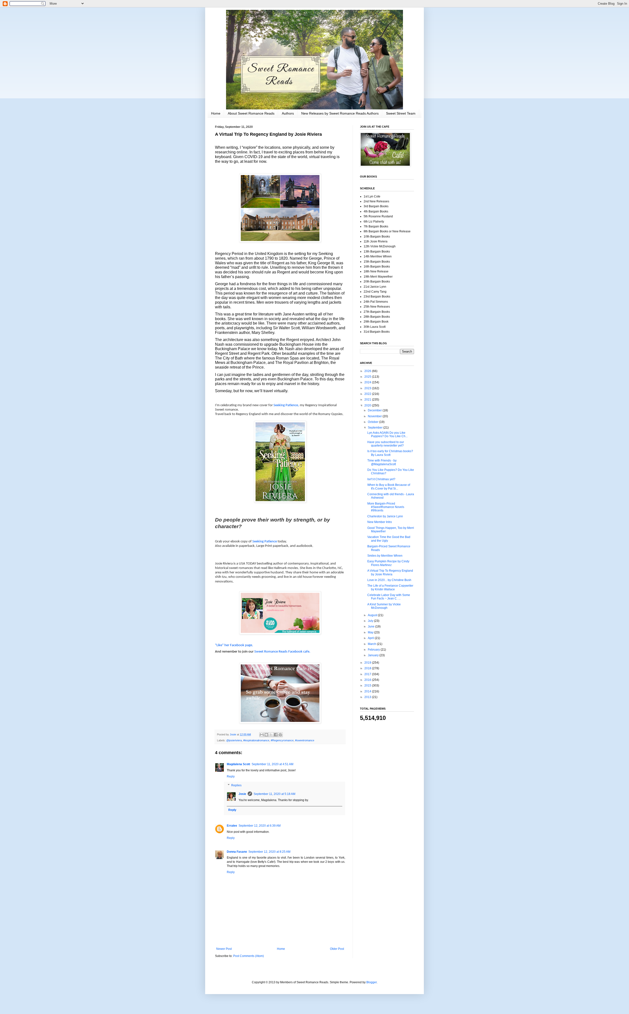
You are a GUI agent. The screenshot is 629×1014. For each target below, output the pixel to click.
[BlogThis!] (266, 734)
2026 (368, 371)
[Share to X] (271, 734)
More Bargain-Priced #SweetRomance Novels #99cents (385, 507)
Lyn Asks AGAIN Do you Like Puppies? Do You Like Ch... (387, 434)
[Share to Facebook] (275, 734)
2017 (368, 674)
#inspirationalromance (256, 740)
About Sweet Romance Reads (251, 113)
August (373, 615)
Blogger (371, 982)
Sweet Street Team (400, 113)
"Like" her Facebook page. (234, 645)
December (375, 410)
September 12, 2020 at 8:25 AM (269, 851)
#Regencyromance (282, 740)
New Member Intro (379, 522)
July (371, 621)
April (371, 638)
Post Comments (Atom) (248, 956)
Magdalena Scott (238, 764)
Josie (242, 794)
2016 (368, 680)
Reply (231, 776)
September (375, 427)
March (372, 644)
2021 (368, 399)
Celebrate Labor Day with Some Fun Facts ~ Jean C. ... (388, 596)
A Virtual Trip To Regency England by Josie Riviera (390, 572)
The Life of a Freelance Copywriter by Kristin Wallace (390, 587)
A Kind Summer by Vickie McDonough (384, 606)
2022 (368, 394)
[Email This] (261, 734)
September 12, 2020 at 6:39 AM (260, 825)
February (374, 649)
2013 (368, 697)
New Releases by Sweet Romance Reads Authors (340, 113)
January (373, 655)
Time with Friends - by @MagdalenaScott (382, 462)
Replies (236, 785)
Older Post (337, 949)
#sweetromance (304, 740)
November (375, 416)
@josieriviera (234, 740)
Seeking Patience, (286, 405)
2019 (368, 662)
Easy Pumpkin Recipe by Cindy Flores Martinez (388, 563)
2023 (368, 388)
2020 (368, 405)
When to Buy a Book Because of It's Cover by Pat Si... (388, 486)
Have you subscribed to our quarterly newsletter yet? (385, 443)
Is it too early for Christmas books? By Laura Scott (390, 452)
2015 (368, 685)
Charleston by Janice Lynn (385, 516)
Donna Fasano (237, 851)
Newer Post (224, 949)
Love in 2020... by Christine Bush (389, 580)
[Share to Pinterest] (280, 734)
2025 (368, 376)
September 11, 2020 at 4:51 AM (272, 764)
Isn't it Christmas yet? (381, 479)
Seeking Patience (265, 541)
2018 (368, 668)
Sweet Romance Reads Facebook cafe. (282, 652)
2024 (368, 382)
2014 (368, 691)
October (373, 422)
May (371, 632)
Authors (288, 113)
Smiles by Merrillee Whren (384, 555)
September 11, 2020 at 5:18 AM (274, 794)
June (371, 626)
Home (215, 113)
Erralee (232, 825)
